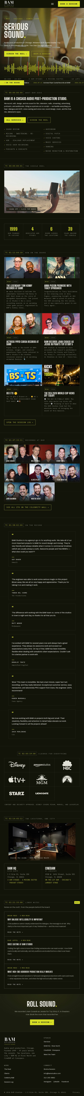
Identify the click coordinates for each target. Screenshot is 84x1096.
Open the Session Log (20, 422)
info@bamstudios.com (52, 1073)
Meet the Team (49, 1054)
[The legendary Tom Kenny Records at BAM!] (23, 267)
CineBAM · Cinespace (52, 1050)
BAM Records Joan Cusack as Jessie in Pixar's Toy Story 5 (59, 343)
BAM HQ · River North (52, 1046)
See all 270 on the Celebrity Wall (28, 507)
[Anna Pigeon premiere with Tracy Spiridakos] (61, 267)
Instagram (47, 1082)
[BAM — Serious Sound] (9, 4)
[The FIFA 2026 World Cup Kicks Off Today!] (61, 375)
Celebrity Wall (9, 1078)
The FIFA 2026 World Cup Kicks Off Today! (59, 394)
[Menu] (52, 4)
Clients (6, 1073)
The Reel (7, 1069)
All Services (15, 120)
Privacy (76, 1092)
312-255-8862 (49, 1078)
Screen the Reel (17, 54)
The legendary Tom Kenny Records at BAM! (19, 287)
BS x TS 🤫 (11, 393)
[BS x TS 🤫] (23, 375)
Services (47, 1042)
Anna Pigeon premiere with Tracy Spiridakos (57, 287)
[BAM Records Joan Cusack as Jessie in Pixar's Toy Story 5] (61, 323)
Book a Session (68, 4)
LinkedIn (56, 1082)
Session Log (8, 1082)
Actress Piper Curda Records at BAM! (22, 343)
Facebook (65, 1082)
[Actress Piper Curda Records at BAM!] (23, 323)
